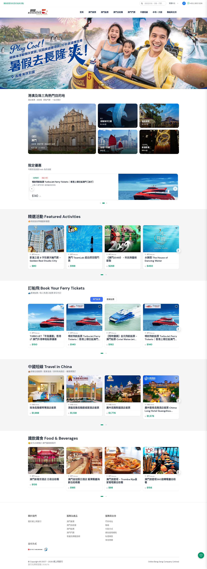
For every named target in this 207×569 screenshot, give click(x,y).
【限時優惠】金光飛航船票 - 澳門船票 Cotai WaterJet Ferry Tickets (121, 338)
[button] (100, 203)
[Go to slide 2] (102, 84)
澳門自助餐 (118, 12)
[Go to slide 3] (105, 84)
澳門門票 (131, 12)
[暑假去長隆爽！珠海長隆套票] (103, 53)
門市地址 (109, 521)
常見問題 (109, 540)
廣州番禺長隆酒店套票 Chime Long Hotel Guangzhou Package (161, 409)
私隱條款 (109, 536)
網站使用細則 (111, 532)
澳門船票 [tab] (96, 299)
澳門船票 (105, 12)
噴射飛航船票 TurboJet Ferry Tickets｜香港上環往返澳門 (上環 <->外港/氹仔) (161, 338)
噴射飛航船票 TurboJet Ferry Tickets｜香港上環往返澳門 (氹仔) (84, 338)
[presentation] (31, 188)
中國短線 (144, 12)
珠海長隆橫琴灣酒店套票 (43, 407)
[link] (46, 247)
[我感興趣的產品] (201, 555)
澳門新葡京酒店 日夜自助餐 (44, 479)
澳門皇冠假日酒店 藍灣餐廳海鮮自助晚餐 (84, 481)
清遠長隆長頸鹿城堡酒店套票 (83, 407)
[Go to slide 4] (107, 84)
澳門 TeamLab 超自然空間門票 (83, 259)
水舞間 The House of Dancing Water (156, 259)
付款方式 (109, 529)
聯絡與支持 (172, 12)
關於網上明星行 (34, 521)
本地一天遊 (157, 12)
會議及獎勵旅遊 (73, 536)
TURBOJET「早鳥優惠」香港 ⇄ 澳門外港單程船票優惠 (45, 338)
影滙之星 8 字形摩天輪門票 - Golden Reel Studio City (45, 259)
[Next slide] (202, 85)
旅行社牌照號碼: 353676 (38, 564)
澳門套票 (92, 12)
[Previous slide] (4, 85)
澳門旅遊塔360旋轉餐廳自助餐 (160, 481)
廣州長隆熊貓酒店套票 (118, 407)
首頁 (82, 12)
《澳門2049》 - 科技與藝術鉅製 (121, 259)
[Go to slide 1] (99, 84)
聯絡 (107, 525)
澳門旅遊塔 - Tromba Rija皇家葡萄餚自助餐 (121, 481)
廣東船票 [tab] (110, 299)
